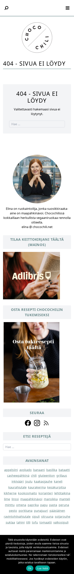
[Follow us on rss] (46, 423)
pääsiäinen (57, 511)
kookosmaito (27, 493)
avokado (25, 470)
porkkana (25, 511)
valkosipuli (60, 522)
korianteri (46, 493)
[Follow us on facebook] (28, 423)
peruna (64, 505)
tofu (35, 522)
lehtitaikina (62, 493)
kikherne (10, 493)
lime (7, 499)
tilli (28, 522)
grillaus (61, 475)
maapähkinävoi (31, 499)
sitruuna (47, 516)
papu (44, 505)
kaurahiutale (17, 487)
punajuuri (41, 511)
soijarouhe (62, 516)
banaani (39, 470)
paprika (33, 505)
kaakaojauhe (43, 481)
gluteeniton (46, 475)
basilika (51, 470)
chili (34, 475)
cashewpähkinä (18, 475)
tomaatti (45, 522)
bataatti (64, 470)
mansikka (51, 499)
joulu (28, 481)
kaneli (58, 481)
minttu (10, 505)
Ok (29, 568)
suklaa (10, 522)
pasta (53, 505)
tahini (21, 522)
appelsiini (11, 470)
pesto (13, 511)
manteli (64, 499)
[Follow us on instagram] (37, 423)
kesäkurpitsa (56, 487)
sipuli (36, 516)
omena (21, 505)
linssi (15, 499)
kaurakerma (37, 487)
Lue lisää (42, 568)
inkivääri (18, 481)
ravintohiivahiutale (17, 516)
